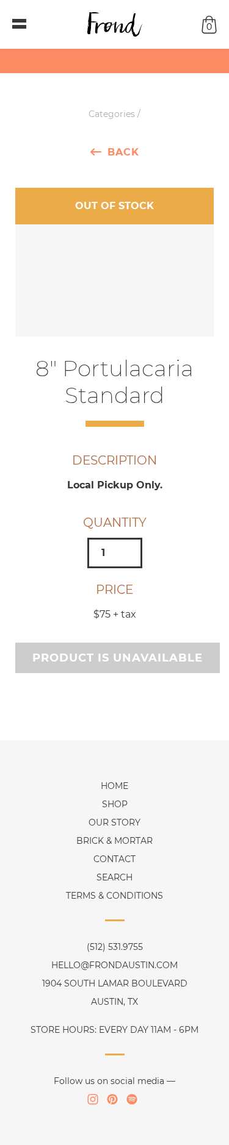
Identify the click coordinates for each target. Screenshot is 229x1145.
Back (123, 151)
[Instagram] (93, 1099)
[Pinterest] (112, 1099)
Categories (112, 114)
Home (114, 785)
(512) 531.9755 (115, 946)
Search (114, 877)
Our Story (114, 822)
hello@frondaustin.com (114, 965)
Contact (114, 859)
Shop (115, 804)
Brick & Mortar (114, 840)
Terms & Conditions (114, 895)
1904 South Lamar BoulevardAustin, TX (114, 992)
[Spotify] (132, 1099)
